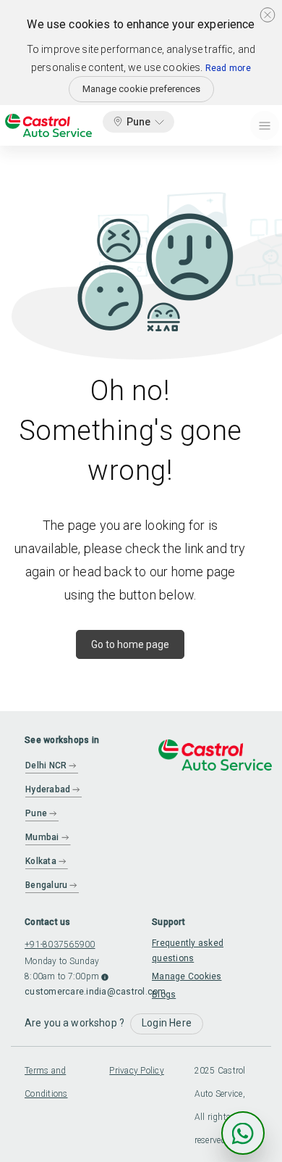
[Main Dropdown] (264, 125)
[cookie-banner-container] (267, 14)
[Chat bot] (243, 1133)
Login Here (167, 1023)
